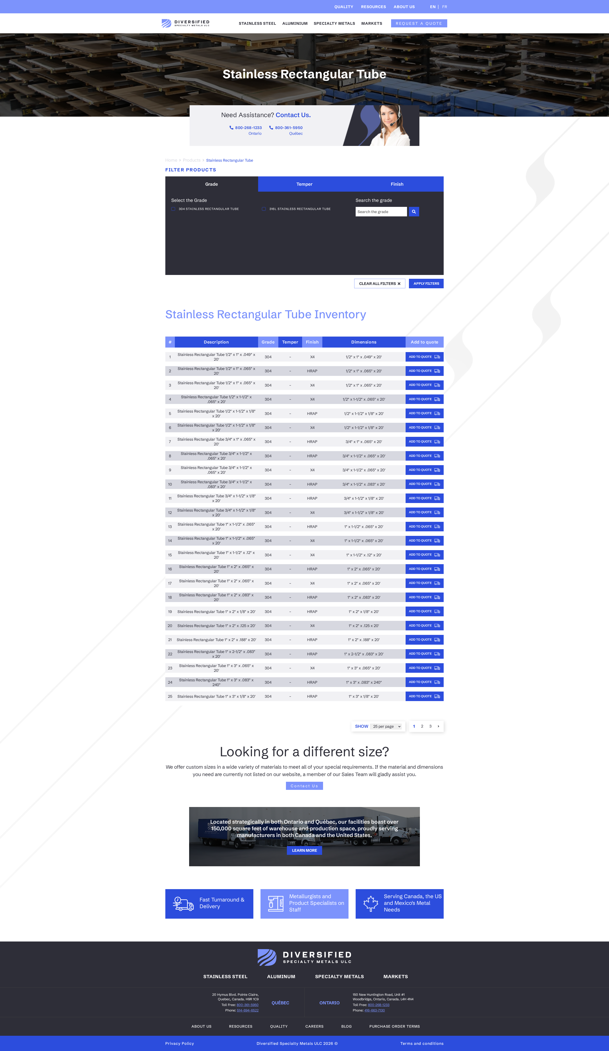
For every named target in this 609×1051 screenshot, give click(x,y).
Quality (344, 6)
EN (433, 6)
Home (171, 160)
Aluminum (281, 976)
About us (201, 1026)
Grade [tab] (211, 184)
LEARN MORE (304, 850)
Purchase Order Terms (394, 1026)
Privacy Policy (179, 1043)
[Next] (439, 726)
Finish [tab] (397, 184)
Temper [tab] (304, 184)
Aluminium (295, 23)
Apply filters (426, 283)
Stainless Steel (257, 23)
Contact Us (304, 785)
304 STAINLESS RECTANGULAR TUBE (209, 209)
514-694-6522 (248, 1010)
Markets (371, 23)
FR (444, 6)
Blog (346, 1026)
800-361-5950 (289, 127)
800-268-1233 (248, 127)
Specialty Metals (334, 23)
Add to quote (420, 357)
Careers (314, 1026)
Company (407, 21)
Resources (373, 6)
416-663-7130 (374, 1010)
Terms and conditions (422, 1043)
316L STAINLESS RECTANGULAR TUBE (300, 209)
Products (192, 160)
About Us (404, 6)
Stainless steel (225, 976)
